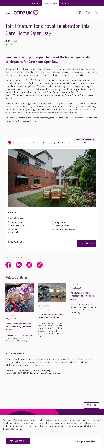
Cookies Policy (84, 426)
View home (86, 243)
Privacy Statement (12, 429)
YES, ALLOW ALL (18, 441)
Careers (35, 3)
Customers (67, 3)
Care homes (50, 3)
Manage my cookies (84, 441)
